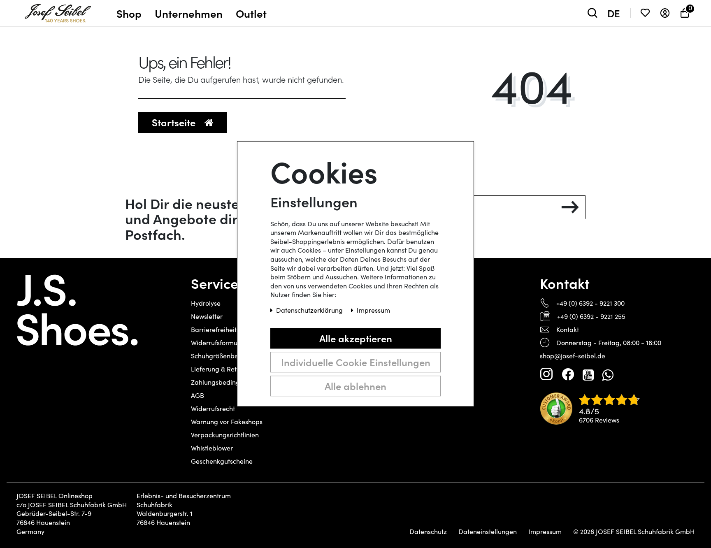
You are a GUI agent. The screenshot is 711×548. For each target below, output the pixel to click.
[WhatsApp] (607, 374)
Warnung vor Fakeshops (227, 421)
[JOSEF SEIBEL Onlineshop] (57, 11)
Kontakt (567, 329)
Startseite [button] (175, 122)
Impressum (545, 531)
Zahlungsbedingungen (225, 382)
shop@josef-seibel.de (572, 355)
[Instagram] (546, 374)
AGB (197, 395)
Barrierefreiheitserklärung (230, 329)
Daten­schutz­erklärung (310, 310)
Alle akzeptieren (355, 338)
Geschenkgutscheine (222, 461)
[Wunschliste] (645, 13)
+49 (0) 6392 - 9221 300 (590, 303)
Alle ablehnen (355, 385)
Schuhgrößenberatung (224, 355)
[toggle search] (592, 13)
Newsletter (207, 316)
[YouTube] (588, 374)
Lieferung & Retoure (220, 369)
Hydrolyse (206, 303)
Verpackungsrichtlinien (225, 434)
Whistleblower (212, 448)
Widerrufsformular (218, 342)
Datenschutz (428, 531)
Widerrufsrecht (213, 408)
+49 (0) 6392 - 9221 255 (591, 316)
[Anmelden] (665, 13)
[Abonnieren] (570, 207)
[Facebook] (567, 374)
